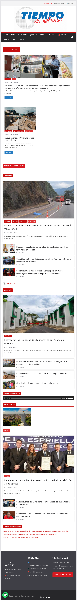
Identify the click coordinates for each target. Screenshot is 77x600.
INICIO (6, 35)
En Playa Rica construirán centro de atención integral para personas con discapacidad (41, 363)
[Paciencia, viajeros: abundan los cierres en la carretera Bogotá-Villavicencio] (38, 199)
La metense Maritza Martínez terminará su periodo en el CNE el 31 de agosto (38, 482)
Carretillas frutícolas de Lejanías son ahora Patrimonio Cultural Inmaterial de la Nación (43, 260)
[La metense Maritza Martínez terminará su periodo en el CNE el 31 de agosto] (38, 454)
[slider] (70, 398)
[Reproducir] (5, 398)
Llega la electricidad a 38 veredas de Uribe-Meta (37, 383)
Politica (43, 35)
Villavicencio (22, 35)
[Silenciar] (67, 398)
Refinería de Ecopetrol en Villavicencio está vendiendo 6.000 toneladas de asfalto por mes (30, 534)
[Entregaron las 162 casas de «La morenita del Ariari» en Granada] (38, 314)
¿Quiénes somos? (10, 39)
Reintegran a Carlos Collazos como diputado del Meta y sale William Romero (42, 515)
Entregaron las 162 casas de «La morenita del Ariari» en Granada (34, 341)
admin (16, 82)
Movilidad (7, 221)
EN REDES (22, 39)
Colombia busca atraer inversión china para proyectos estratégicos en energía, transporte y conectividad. (39, 272)
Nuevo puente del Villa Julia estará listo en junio (19, 139)
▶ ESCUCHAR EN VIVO (63, 575)
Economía (8, 79)
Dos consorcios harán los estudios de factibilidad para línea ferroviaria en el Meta (42, 248)
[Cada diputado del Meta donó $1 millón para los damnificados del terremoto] (9, 504)
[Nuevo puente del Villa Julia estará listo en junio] (20, 118)
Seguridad (23, 221)
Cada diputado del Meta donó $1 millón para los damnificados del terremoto (43, 503)
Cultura (52, 35)
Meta (13, 35)
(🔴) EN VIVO (62, 35)
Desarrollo (8, 131)
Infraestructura (18, 131)
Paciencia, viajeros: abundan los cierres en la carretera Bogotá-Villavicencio (38, 227)
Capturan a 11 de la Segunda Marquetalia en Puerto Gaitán (20, 537)
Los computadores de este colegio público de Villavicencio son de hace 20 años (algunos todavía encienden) (36, 531)
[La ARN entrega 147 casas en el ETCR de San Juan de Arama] (9, 375)
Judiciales (33, 35)
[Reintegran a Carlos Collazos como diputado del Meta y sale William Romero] (9, 516)
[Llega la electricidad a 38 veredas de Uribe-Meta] (9, 384)
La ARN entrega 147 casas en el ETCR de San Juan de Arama (42, 373)
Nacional (15, 221)
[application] (38, 398)
